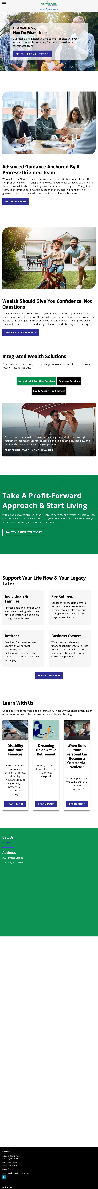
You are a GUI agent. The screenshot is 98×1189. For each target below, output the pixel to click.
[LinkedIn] (4, 1177)
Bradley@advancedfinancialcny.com (16, 1173)
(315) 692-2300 (10, 842)
